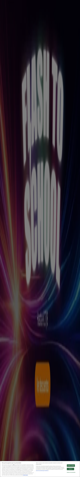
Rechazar (70, 468)
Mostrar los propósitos (71, 472)
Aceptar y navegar (70, 465)
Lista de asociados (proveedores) (42, 470)
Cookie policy (25, 475)
